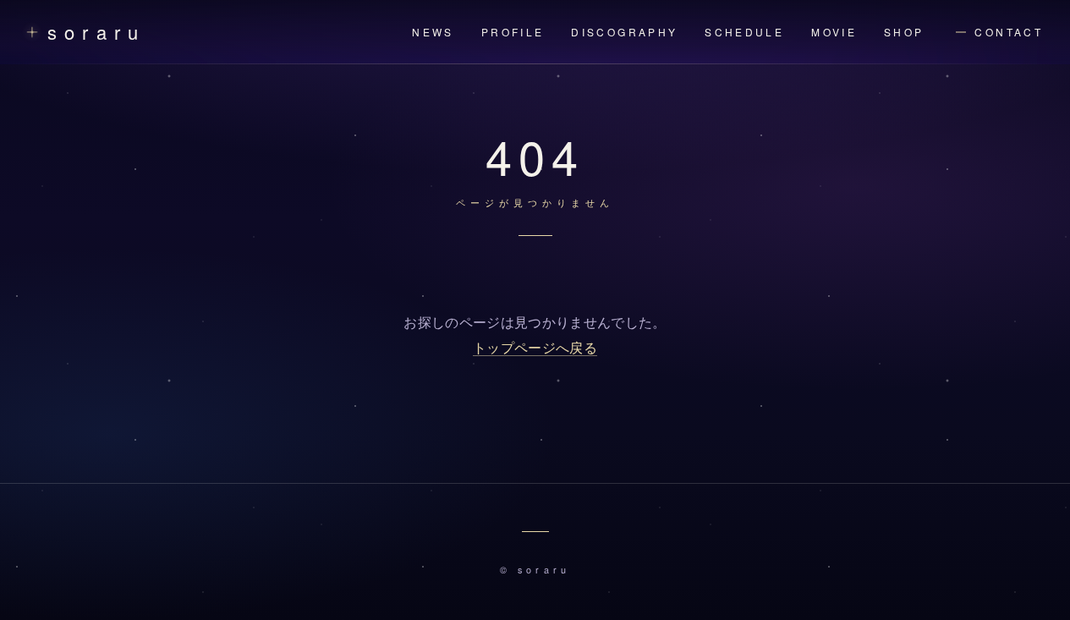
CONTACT (1008, 32)
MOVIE (834, 32)
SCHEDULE (744, 32)
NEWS (432, 32)
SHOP (904, 32)
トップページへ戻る (535, 348)
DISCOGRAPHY (624, 32)
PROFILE (513, 32)
